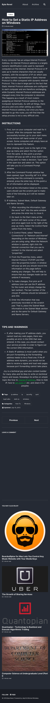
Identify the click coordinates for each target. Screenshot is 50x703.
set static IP (20, 383)
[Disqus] (25, 465)
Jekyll (24, 698)
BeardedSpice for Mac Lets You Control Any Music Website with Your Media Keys (23, 557)
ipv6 (37, 394)
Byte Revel (7, 4)
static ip (16, 399)
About (25, 4)
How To (18, 404)
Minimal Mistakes (32, 698)
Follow (10, 14)
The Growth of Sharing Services (17, 594)
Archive (35, 4)
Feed (14, 695)
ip (22, 394)
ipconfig (29, 394)
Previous (13, 420)
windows (26, 399)
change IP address (26, 380)
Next (36, 420)
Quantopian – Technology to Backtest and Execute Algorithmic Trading (21, 628)
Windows (27, 404)
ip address (14, 394)
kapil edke (6, 399)
